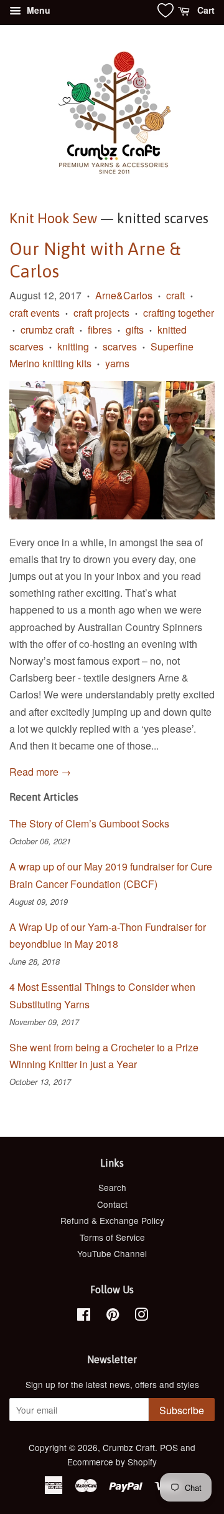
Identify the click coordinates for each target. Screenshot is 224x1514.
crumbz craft (47, 329)
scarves (120, 346)
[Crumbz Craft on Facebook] (84, 1316)
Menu (37, 10)
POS (169, 1447)
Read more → (40, 771)
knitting (73, 346)
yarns (117, 363)
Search (112, 1187)
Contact (112, 1204)
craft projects (101, 313)
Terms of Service (112, 1237)
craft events (34, 313)
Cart (205, 10)
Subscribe (181, 1410)
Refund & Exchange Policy (112, 1220)
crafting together (178, 313)
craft (175, 295)
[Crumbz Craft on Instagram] (141, 1316)
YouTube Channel (112, 1253)
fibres (100, 329)
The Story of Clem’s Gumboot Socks (89, 823)
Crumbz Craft (129, 1447)
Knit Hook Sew (53, 218)
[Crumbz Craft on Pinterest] (112, 1316)
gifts (135, 329)
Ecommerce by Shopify (112, 1461)
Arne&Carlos (123, 295)
